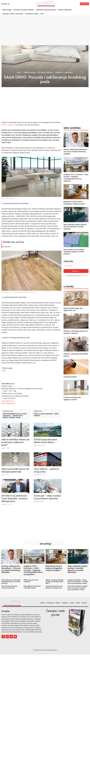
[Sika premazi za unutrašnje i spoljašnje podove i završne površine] (76, 239)
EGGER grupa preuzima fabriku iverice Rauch (45, 441)
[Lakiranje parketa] (76, 366)
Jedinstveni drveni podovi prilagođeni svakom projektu (74, 203)
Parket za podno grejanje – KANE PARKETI (46, 415)
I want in (75, 271)
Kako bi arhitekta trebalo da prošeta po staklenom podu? (15, 442)
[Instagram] (7, 636)
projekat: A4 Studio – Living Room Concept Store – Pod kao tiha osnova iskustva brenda (78, 581)
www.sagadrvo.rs (8, 401)
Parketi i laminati (64, 72)
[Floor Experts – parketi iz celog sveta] (47, 459)
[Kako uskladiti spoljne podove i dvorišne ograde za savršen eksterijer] (76, 214)
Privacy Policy (84, 275)
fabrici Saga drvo (9, 125)
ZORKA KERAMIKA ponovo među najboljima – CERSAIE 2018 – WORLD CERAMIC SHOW (15, 415)
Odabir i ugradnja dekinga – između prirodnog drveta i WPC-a (55, 581)
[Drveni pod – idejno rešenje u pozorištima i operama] (47, 486)
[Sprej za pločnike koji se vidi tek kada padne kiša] (15, 459)
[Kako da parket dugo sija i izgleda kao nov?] (76, 298)
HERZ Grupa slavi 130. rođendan (31, 581)
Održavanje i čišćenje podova (38, 72)
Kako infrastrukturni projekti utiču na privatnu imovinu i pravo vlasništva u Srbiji (77, 587)
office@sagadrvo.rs (8, 403)
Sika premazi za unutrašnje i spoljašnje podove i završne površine (74, 251)
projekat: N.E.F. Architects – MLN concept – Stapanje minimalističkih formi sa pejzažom (76, 177)
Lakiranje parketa (70, 377)
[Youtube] (15, 636)
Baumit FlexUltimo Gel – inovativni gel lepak (10, 587)
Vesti (19, 72)
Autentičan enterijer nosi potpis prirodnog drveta (54, 587)
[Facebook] (3, 636)
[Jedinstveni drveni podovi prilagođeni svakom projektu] (76, 191)
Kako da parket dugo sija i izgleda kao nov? (73, 309)
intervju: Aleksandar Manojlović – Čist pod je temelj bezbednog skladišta (76, 151)
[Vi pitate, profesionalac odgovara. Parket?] (76, 387)
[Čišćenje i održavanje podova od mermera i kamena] (76, 321)
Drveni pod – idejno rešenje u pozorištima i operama (47, 497)
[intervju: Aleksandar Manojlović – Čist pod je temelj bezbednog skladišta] (76, 139)
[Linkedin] (11, 636)
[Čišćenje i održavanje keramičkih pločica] (76, 343)
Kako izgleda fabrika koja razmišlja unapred (32, 587)
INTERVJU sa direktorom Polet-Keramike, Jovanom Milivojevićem (15, 498)
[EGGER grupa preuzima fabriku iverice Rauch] (47, 430)
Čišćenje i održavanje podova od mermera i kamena (76, 332)
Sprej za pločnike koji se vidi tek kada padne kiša (15, 470)
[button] (5, 4)
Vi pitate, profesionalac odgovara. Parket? (72, 398)
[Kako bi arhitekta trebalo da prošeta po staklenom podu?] (15, 430)
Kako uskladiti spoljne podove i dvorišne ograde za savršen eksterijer (75, 226)
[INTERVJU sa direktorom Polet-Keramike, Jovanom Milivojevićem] (15, 486)
